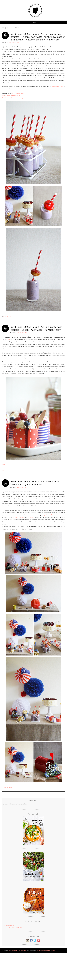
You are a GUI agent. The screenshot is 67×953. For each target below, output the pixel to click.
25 (5, 34)
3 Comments (7, 316)
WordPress (40, 950)
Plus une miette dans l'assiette (17, 950)
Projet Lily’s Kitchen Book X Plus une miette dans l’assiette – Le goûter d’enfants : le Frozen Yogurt (36, 328)
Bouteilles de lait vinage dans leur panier (14, 98)
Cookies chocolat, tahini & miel (12, 928)
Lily (9, 339)
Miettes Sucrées (14, 42)
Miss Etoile (30, 517)
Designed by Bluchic (49, 950)
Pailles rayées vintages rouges (11, 95)
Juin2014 (5, 36)
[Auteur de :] (33, 830)
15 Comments (7, 787)
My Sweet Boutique (17, 93)
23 (5, 481)
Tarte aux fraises (8, 925)
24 (5, 327)
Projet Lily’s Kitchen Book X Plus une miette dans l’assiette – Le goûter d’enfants (36, 483)
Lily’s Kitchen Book (57, 86)
